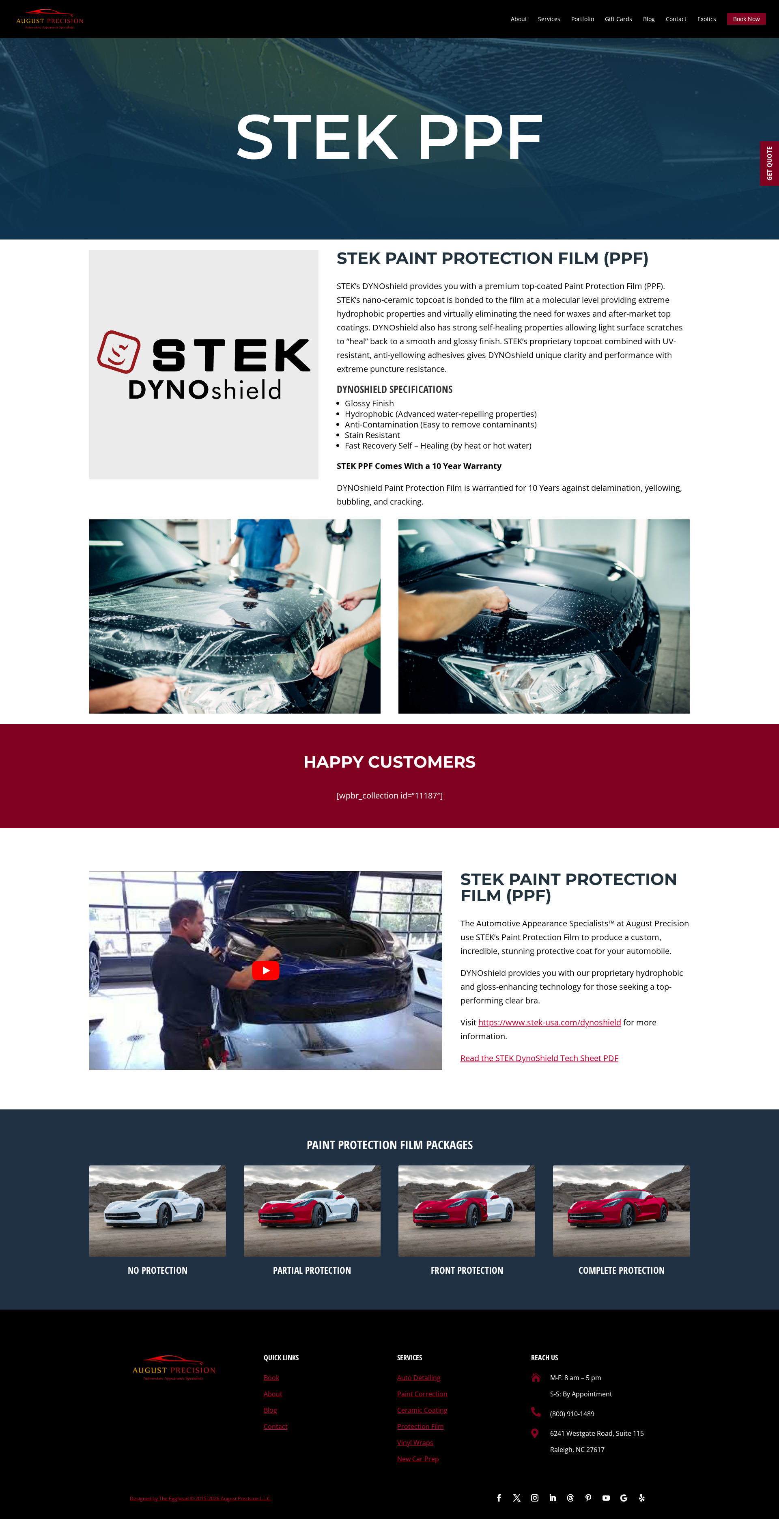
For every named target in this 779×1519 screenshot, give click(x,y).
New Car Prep (418, 1458)
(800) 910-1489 (572, 1413)
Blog (649, 19)
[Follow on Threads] (570, 1498)
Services (549, 19)
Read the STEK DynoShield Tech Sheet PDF (539, 1058)
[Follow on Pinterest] (588, 1498)
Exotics (706, 19)
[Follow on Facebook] (499, 1498)
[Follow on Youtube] (606, 1498)
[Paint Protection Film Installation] (544, 616)
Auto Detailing (419, 1377)
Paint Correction (422, 1394)
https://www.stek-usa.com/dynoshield (549, 1022)
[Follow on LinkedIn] (552, 1498)
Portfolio (582, 19)
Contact (676, 19)
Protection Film (420, 1426)
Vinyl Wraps (415, 1442)
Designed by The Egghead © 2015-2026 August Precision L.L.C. (200, 1498)
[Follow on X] (517, 1498)
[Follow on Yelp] (642, 1498)
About (519, 19)
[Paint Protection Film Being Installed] (235, 616)
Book (271, 1377)
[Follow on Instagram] (534, 1498)
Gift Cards (618, 19)
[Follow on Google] (624, 1498)
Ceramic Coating (422, 1410)
